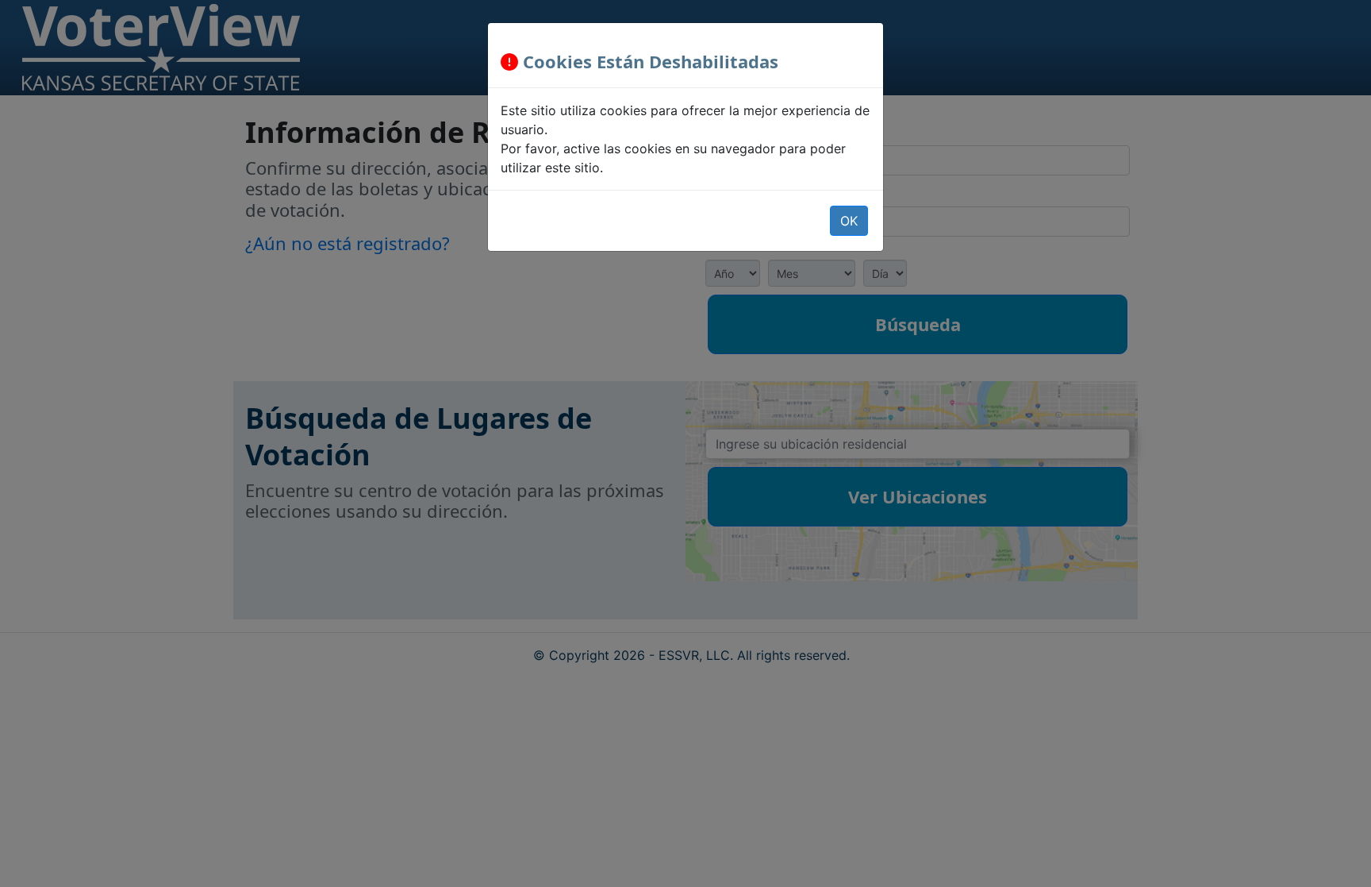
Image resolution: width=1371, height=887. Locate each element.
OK (849, 221)
